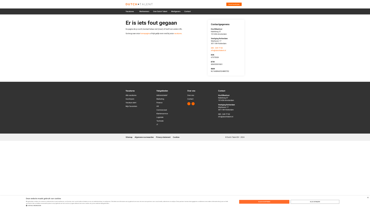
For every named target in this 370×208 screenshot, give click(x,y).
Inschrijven (130, 99)
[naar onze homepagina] (144, 4)
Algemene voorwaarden (144, 137)
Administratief (161, 95)
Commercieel (161, 110)
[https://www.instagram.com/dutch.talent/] (193, 103)
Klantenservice (162, 114)
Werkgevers (175, 11)
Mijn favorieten (131, 106)
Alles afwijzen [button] (315, 202)
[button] (129, 205)
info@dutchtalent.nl (218, 50)
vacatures (178, 33)
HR (157, 106)
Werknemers (144, 11)
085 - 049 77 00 (217, 48)
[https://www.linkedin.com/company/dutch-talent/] (188, 103)
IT (157, 125)
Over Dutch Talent (160, 11)
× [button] (368, 197)
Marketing (160, 99)
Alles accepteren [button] (264, 202)
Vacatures (130, 11)
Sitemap (129, 137)
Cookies (176, 137)
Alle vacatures (131, 95)
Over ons (190, 95)
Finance (159, 103)
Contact (187, 11)
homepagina (145, 33)
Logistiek (159, 117)
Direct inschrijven (234, 4)
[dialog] (185, 202)
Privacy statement (163, 137)
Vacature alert (131, 103)
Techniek (160, 121)
